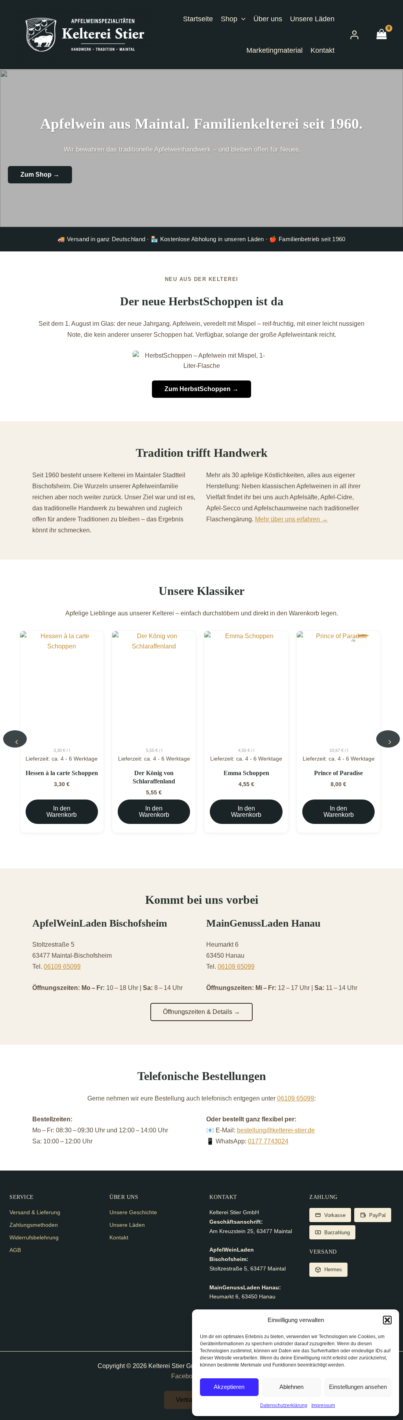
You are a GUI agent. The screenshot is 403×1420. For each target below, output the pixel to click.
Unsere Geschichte (133, 1212)
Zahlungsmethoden (33, 1225)
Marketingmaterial (274, 50)
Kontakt (323, 50)
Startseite (198, 19)
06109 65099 (62, 966)
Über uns (267, 19)
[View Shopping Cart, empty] (381, 34)
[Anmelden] (354, 34)
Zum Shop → (39, 174)
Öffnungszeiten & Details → (201, 1011)
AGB (15, 1250)
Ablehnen (291, 1386)
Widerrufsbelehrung (34, 1237)
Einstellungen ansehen (358, 1386)
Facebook (185, 1376)
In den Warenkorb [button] (61, 811)
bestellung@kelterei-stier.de (276, 1130)
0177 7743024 (268, 1141)
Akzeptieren (229, 1386)
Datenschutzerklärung (283, 1405)
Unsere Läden (312, 19)
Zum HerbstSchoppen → (201, 389)
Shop (229, 19)
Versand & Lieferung (34, 1212)
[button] (387, 1320)
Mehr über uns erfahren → (291, 519)
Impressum (323, 1405)
